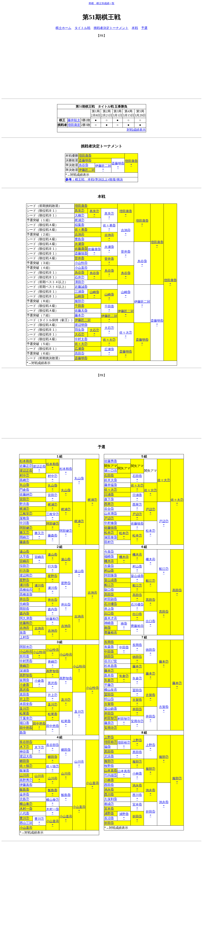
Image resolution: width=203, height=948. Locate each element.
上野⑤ (109, 737)
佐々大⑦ (125, 332)
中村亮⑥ (26, 661)
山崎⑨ (125, 292)
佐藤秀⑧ (110, 461)
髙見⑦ (79, 210)
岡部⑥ (24, 608)
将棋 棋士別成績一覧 (101, 3)
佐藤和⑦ (52, 618)
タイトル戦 (82, 28)
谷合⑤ (109, 508)
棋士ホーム (63, 28)
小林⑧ (137, 773)
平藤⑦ (109, 685)
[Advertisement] (101, 65)
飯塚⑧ (24, 770)
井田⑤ (137, 709)
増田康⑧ (85, 155)
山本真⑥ (110, 770)
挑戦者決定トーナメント (111, 28)
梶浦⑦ (79, 220)
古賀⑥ (150, 695)
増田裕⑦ (110, 742)
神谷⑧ (24, 751)
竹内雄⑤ (110, 775)
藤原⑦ (109, 723)
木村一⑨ (26, 808)
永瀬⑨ (79, 244)
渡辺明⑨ (81, 325)
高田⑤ (79, 353)
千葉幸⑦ (26, 718)
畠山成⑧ (137, 576)
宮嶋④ (39, 557)
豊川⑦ (24, 818)
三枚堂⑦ (26, 513)
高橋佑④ (26, 589)
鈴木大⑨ (110, 480)
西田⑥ (109, 785)
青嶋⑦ (52, 661)
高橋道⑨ (26, 594)
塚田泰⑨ (110, 537)
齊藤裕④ (137, 626)
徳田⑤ (150, 649)
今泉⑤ (109, 551)
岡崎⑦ (24, 537)
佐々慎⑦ (26, 765)
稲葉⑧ (79, 225)
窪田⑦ (24, 566)
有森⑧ (109, 646)
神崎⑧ (109, 623)
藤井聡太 (74, 120)
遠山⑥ (24, 551)
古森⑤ (109, 566)
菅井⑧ (125, 251)
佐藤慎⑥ (137, 523)
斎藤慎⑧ (81, 253)
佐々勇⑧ (109, 225)
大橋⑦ (79, 215)
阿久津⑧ (26, 618)
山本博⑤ (110, 513)
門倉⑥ (24, 489)
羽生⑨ (79, 329)
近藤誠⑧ (81, 286)
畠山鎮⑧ (110, 708)
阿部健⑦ (52, 523)
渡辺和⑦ (26, 575)
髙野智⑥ (52, 671)
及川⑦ (66, 699)
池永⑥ (137, 785)
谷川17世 (110, 661)
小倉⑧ (39, 680)
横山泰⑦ (52, 799)
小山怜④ (81, 263)
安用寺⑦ (137, 721)
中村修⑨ (110, 523)
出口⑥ (109, 613)
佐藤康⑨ (81, 248)
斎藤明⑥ (85, 160)
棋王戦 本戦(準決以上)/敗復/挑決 (94, 179)
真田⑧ (24, 694)
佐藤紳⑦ (26, 494)
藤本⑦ (79, 315)
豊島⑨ (79, 239)
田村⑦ (109, 542)
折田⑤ (150, 811)
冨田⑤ (137, 690)
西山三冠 (26, 823)
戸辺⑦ (150, 509)
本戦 (135, 28)
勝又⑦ (24, 532)
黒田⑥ (109, 751)
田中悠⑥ (39, 723)
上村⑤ (24, 637)
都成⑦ (109, 804)
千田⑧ (79, 305)
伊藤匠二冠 (103, 165)
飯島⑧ (24, 789)
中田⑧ (124, 647)
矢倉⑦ (124, 676)
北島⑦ (24, 799)
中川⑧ (24, 523)
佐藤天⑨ (81, 310)
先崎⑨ (24, 604)
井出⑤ (24, 599)
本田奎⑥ (26, 704)
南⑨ (124, 623)
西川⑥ (109, 794)
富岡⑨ (24, 680)
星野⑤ (52, 576)
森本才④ (110, 618)
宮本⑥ (137, 804)
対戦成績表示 (136, 129)
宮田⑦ (52, 495)
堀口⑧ (24, 723)
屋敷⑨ (24, 518)
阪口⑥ (109, 589)
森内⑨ (52, 609)
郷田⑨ (66, 749)
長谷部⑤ (26, 742)
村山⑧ (137, 566)
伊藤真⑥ (26, 785)
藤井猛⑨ (110, 485)
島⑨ (23, 732)
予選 (144, 28)
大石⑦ (109, 327)
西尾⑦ (109, 504)
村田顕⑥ (110, 599)
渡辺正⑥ (39, 466)
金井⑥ (24, 794)
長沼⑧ (109, 818)
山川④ (79, 761)
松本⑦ (150, 530)
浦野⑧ (109, 813)
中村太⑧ (81, 339)
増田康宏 (74, 125)
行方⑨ (52, 566)
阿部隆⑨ (110, 575)
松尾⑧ (24, 713)
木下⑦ (24, 746)
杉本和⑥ (26, 461)
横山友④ (110, 689)
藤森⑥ (52, 535)
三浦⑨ (79, 291)
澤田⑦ (79, 282)
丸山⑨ (79, 478)
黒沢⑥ (52, 683)
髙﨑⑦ (24, 480)
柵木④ (137, 554)
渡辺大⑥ (26, 756)
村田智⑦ (110, 718)
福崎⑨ (109, 556)
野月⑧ (24, 504)
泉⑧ (23, 632)
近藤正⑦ (26, 466)
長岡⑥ (109, 642)
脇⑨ (107, 746)
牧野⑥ (109, 765)
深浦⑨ (24, 670)
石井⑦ (79, 277)
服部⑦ (79, 301)
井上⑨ (109, 608)
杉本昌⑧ (110, 666)
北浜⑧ (109, 756)
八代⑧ (24, 813)
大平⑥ (24, 556)
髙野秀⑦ (26, 780)
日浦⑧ (109, 494)
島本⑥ (109, 675)
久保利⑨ (110, 799)
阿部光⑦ (26, 646)
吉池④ (125, 230)
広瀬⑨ (79, 348)
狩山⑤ (109, 699)
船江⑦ (164, 569)
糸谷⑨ (83, 165)
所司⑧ (24, 656)
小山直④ (81, 267)
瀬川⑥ (24, 585)
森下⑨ (109, 499)
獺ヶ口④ (110, 470)
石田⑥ (109, 475)
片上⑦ (52, 695)
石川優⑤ (110, 604)
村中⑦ (24, 475)
